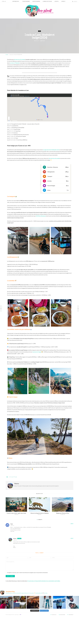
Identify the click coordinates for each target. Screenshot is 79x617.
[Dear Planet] (39, 10)
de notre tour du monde (19, 59)
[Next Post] (78, 308)
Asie (39, 31)
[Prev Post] (1, 308)
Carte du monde (36, 1)
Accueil (7, 54)
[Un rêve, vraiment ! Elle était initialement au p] (19, 602)
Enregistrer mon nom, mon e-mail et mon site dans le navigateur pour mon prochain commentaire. (27, 572)
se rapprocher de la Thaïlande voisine (51, 149)
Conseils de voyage (47, 1)
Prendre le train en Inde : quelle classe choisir (16, 513)
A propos (56, 1)
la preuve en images (37, 352)
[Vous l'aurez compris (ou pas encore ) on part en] (33, 602)
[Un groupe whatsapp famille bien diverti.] (46, 602)
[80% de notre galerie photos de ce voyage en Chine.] (6, 602)
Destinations (15, 1)
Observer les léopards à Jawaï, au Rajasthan (39, 513)
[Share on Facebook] (10, 477)
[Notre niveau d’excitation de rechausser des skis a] (72, 602)
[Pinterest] (14, 477)
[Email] (16, 477)
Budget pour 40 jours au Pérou (62, 513)
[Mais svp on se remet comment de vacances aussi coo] (59, 602)
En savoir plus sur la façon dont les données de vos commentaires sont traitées (43, 581)
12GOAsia (38, 216)
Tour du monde (26, 1)
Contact (63, 1)
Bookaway (43, 216)
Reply (72, 523)
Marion (37, 40)
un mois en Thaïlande (14, 63)
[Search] (72, 1)
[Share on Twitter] (12, 477)
